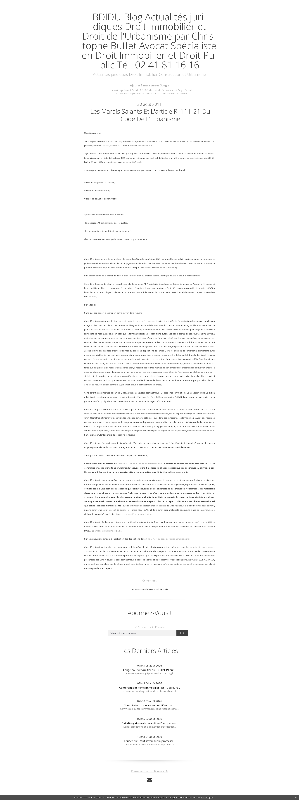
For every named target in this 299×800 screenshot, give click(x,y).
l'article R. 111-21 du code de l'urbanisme (139, 463)
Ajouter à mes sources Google (149, 85)
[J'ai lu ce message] (296, 797)
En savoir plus (207, 797)
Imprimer (151, 580)
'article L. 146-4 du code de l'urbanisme (137, 321)
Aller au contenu (12, 3)
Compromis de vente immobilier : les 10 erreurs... (149, 687)
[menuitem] (143, 90)
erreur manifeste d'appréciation (137, 514)
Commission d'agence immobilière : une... (149, 705)
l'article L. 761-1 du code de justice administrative (166, 538)
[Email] (149, 780)
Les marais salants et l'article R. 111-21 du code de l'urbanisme (150, 115)
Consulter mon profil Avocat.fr (149, 771)
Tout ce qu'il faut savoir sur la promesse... (149, 741)
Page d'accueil (185, 90)
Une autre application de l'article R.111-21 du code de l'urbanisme (153, 93)
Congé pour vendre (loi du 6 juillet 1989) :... (149, 670)
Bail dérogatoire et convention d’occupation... (149, 723)
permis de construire (103, 530)
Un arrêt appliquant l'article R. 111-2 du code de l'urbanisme (142, 90)
